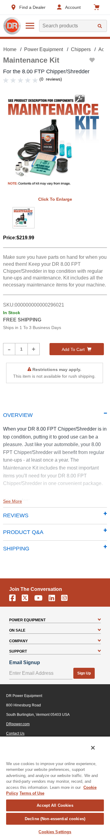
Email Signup (24, 662)
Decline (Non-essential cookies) (55, 818)
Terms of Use (32, 793)
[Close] (93, 747)
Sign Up (84, 673)
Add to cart (73, 349)
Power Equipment (43, 49)
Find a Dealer (32, 7)
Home (9, 49)
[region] (55, 787)
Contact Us (15, 733)
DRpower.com (18, 724)
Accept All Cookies (55, 805)
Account (73, 7)
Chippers (81, 49)
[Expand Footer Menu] (99, 620)
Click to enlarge (55, 199)
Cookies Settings (54, 832)
